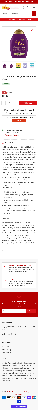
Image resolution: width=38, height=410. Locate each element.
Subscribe (30, 311)
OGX (3, 73)
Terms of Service (8, 347)
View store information (12, 135)
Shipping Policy (7, 352)
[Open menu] (34, 7)
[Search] (34, 13)
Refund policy (6, 350)
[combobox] (19, 13)
